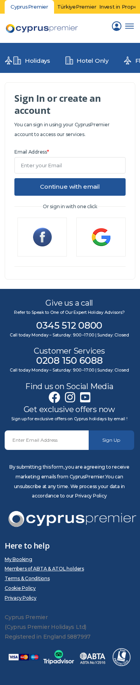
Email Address (31, 152)
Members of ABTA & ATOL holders (44, 569)
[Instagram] (70, 397)
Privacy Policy (21, 598)
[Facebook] (54, 397)
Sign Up (111, 440)
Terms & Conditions (27, 578)
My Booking (18, 559)
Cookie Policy (20, 588)
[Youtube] (85, 397)
